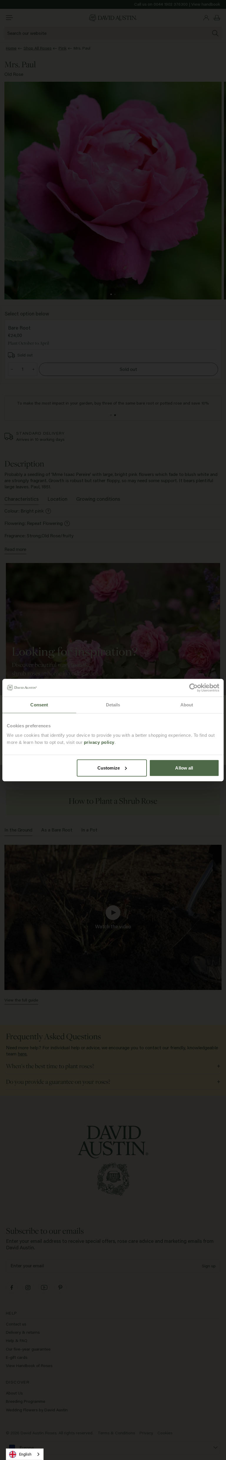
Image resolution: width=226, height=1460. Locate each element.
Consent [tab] (39, 704)
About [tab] (186, 704)
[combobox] (25, 1454)
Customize (108, 767)
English (25, 1454)
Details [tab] (113, 704)
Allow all (184, 767)
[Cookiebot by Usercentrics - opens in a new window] (193, 687)
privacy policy (99, 741)
